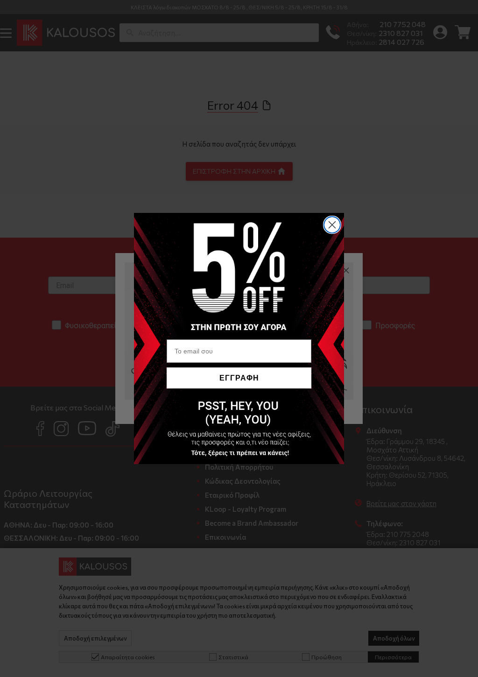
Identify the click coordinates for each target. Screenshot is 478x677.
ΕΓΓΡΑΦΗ (239, 378)
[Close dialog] (332, 225)
